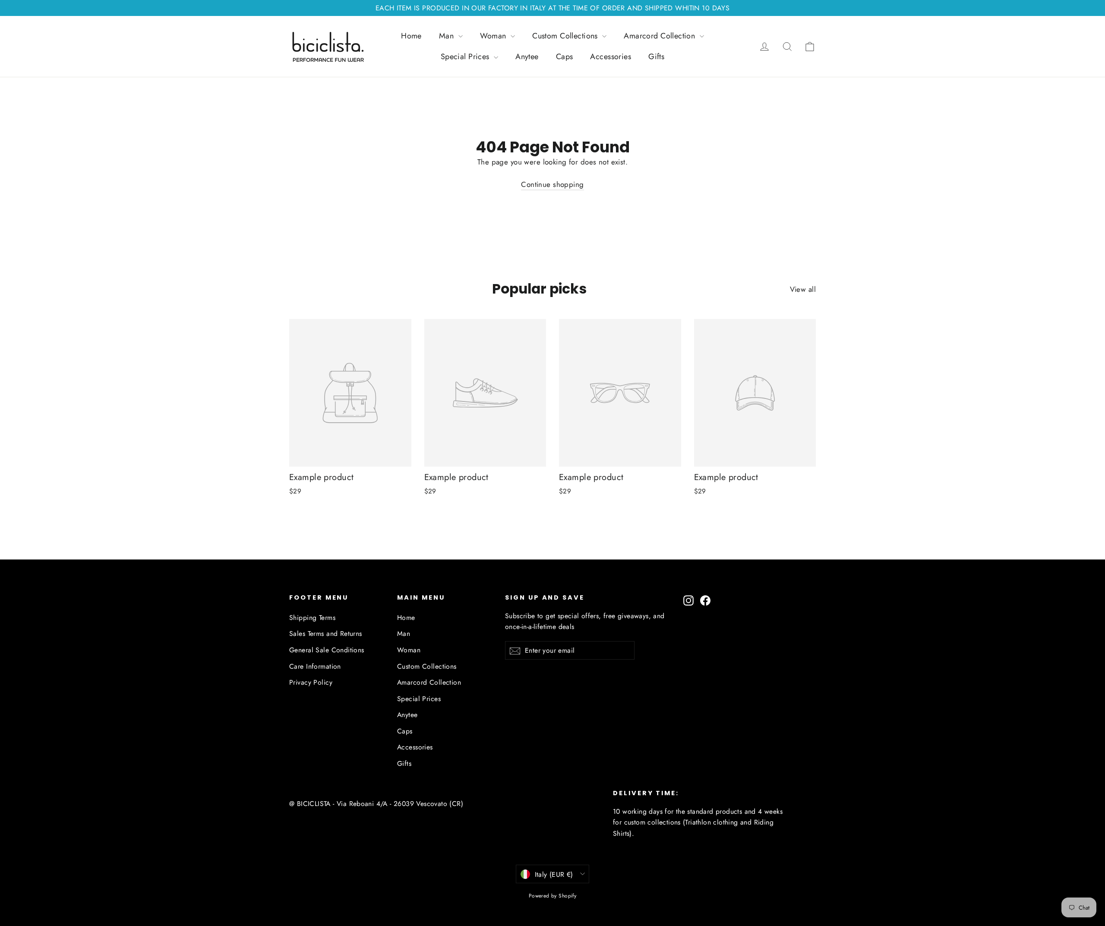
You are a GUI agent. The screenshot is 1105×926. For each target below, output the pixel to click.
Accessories (610, 56)
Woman (494, 35)
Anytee (527, 56)
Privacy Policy (310, 682)
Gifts (656, 56)
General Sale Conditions (326, 650)
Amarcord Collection (661, 35)
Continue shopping (552, 184)
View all (803, 289)
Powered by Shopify (553, 896)
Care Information (315, 666)
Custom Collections (566, 35)
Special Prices (466, 56)
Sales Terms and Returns (325, 633)
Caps (564, 56)
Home (411, 35)
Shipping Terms (312, 618)
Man (447, 35)
